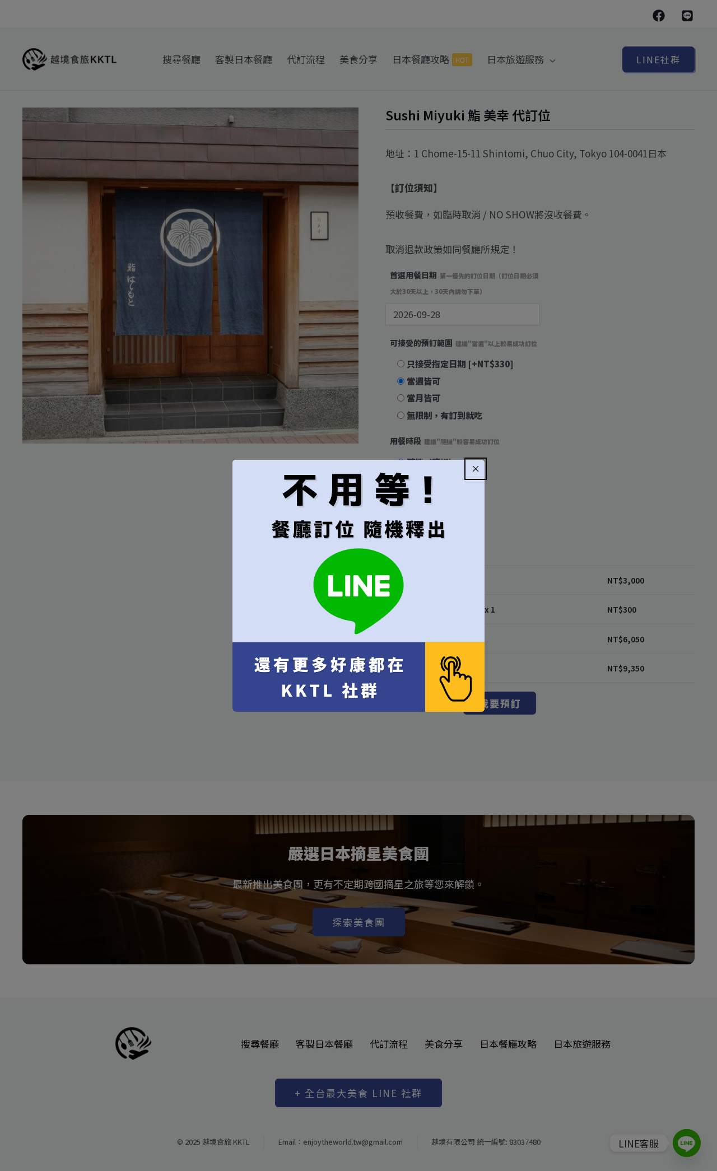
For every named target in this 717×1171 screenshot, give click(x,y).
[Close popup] (476, 469)
